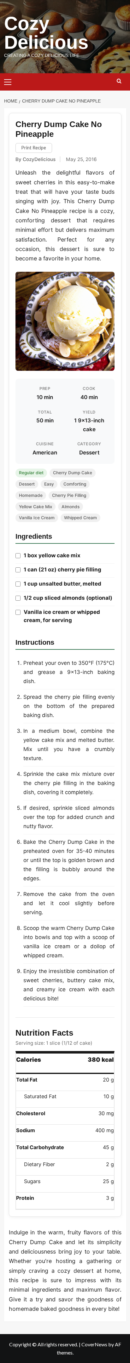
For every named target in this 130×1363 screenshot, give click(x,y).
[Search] (119, 81)
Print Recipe (33, 147)
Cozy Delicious (46, 33)
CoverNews (94, 1344)
